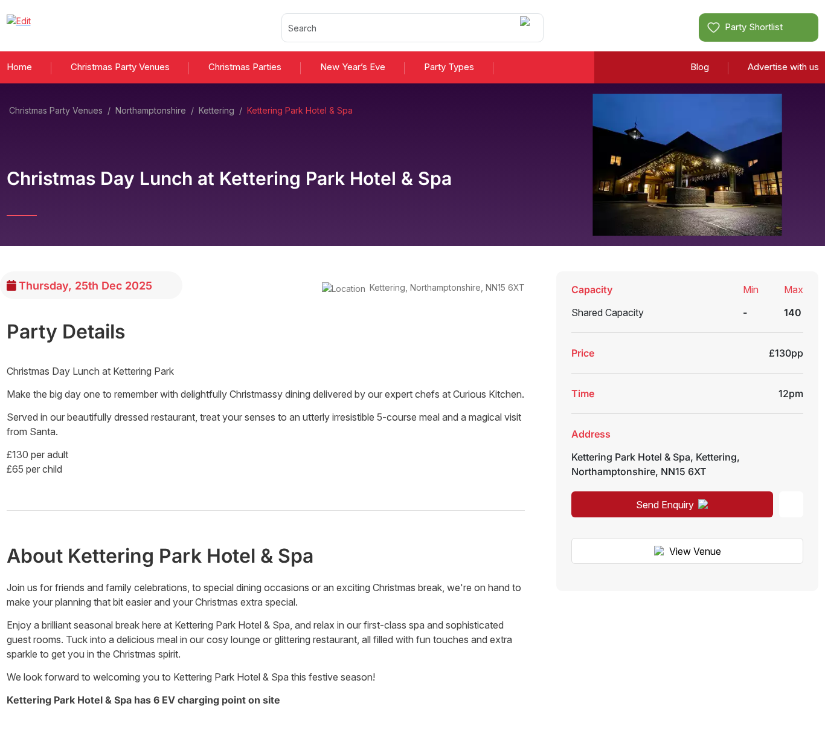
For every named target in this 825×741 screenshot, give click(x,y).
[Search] (527, 27)
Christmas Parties (244, 67)
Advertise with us (783, 67)
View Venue (695, 551)
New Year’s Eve (352, 67)
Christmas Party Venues (120, 67)
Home (19, 67)
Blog (699, 67)
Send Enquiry (665, 505)
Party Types (449, 67)
